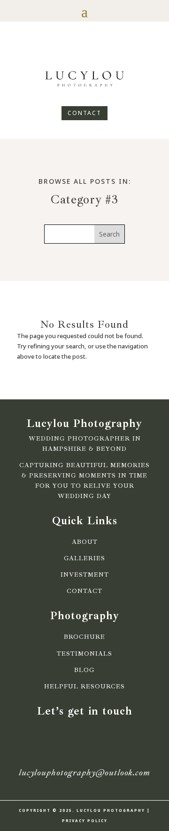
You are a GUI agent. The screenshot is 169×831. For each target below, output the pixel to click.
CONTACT (84, 113)
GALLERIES (84, 558)
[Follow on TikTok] (100, 49)
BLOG (84, 670)
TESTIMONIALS (84, 654)
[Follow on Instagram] (84, 49)
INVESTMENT (85, 574)
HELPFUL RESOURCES (84, 686)
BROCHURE (84, 637)
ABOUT (85, 542)
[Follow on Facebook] (68, 49)
